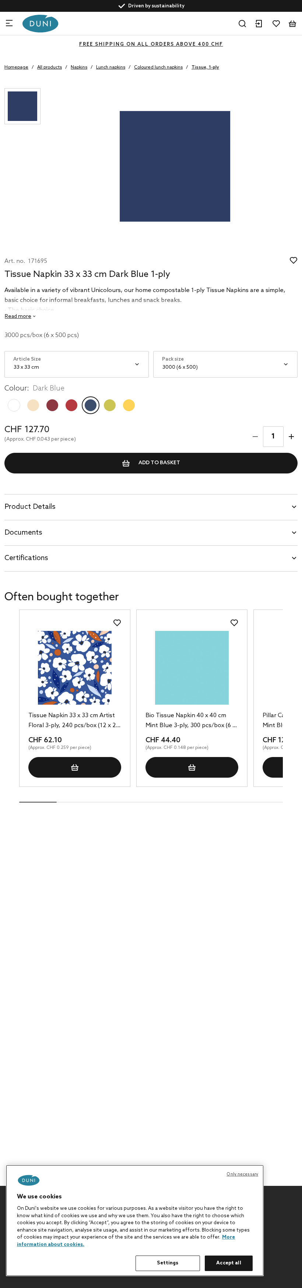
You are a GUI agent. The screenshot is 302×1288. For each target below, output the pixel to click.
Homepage (16, 67)
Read (18, 316)
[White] (14, 405)
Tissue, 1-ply (205, 67)
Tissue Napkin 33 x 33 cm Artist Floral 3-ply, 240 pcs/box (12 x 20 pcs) (73, 721)
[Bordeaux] (52, 405)
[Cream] (33, 405)
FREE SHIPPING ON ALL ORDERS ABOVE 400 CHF (151, 44)
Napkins (79, 67)
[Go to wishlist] (276, 23)
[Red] (71, 405)
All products (49, 67)
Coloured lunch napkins (158, 67)
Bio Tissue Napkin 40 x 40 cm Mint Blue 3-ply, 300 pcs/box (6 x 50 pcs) (190, 721)
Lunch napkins (110, 67)
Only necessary (242, 1174)
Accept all (228, 1263)
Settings (167, 1263)
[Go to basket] (292, 23)
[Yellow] (129, 405)
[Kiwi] (110, 405)
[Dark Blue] (90, 405)
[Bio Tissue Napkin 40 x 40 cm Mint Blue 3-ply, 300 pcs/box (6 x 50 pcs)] (191, 668)
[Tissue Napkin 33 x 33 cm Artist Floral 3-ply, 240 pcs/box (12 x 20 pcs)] (74, 668)
